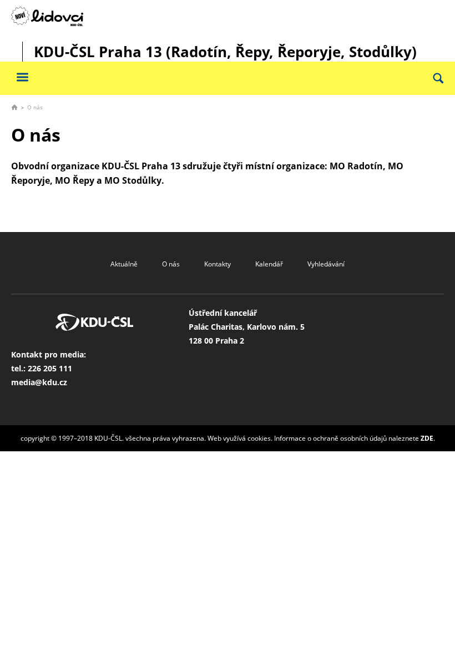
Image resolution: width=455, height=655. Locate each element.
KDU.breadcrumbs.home (14, 107)
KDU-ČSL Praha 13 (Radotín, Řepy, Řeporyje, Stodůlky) (225, 52)
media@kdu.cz (39, 382)
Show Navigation (22, 77)
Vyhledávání (326, 264)
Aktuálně (124, 264)
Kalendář (269, 264)
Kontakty (217, 264)
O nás (171, 264)
